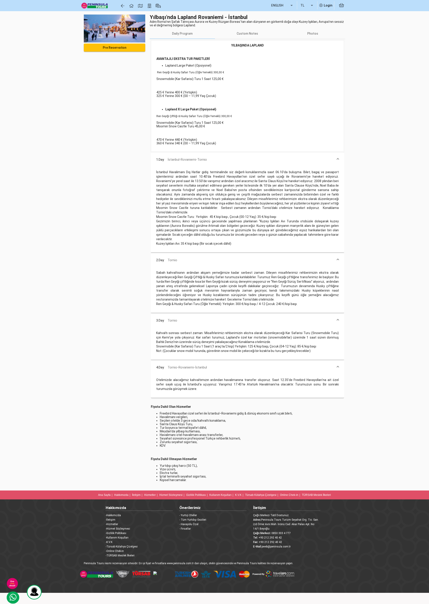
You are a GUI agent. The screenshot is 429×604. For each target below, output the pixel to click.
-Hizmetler (112, 524)
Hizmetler (150, 495)
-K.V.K (109, 542)
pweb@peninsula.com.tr (276, 546)
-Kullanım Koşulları (117, 537)
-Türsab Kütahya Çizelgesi (122, 546)
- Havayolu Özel (188, 524)
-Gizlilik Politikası (116, 533)
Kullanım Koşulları (220, 495)
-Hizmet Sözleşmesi (118, 528)
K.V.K (238, 495)
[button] (247, 159)
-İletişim (110, 519)
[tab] (182, 33)
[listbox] (282, 5)
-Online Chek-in (115, 551)
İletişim (136, 495)
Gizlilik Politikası (196, 495)
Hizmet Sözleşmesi (171, 495)
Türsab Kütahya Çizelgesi (260, 495)
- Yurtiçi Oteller (188, 515)
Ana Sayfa (104, 495)
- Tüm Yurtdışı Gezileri (192, 519)
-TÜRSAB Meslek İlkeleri (120, 555)
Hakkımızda (121, 495)
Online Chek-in (289, 495)
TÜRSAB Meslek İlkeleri (316, 495)
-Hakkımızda (113, 515)
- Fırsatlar (185, 528)
